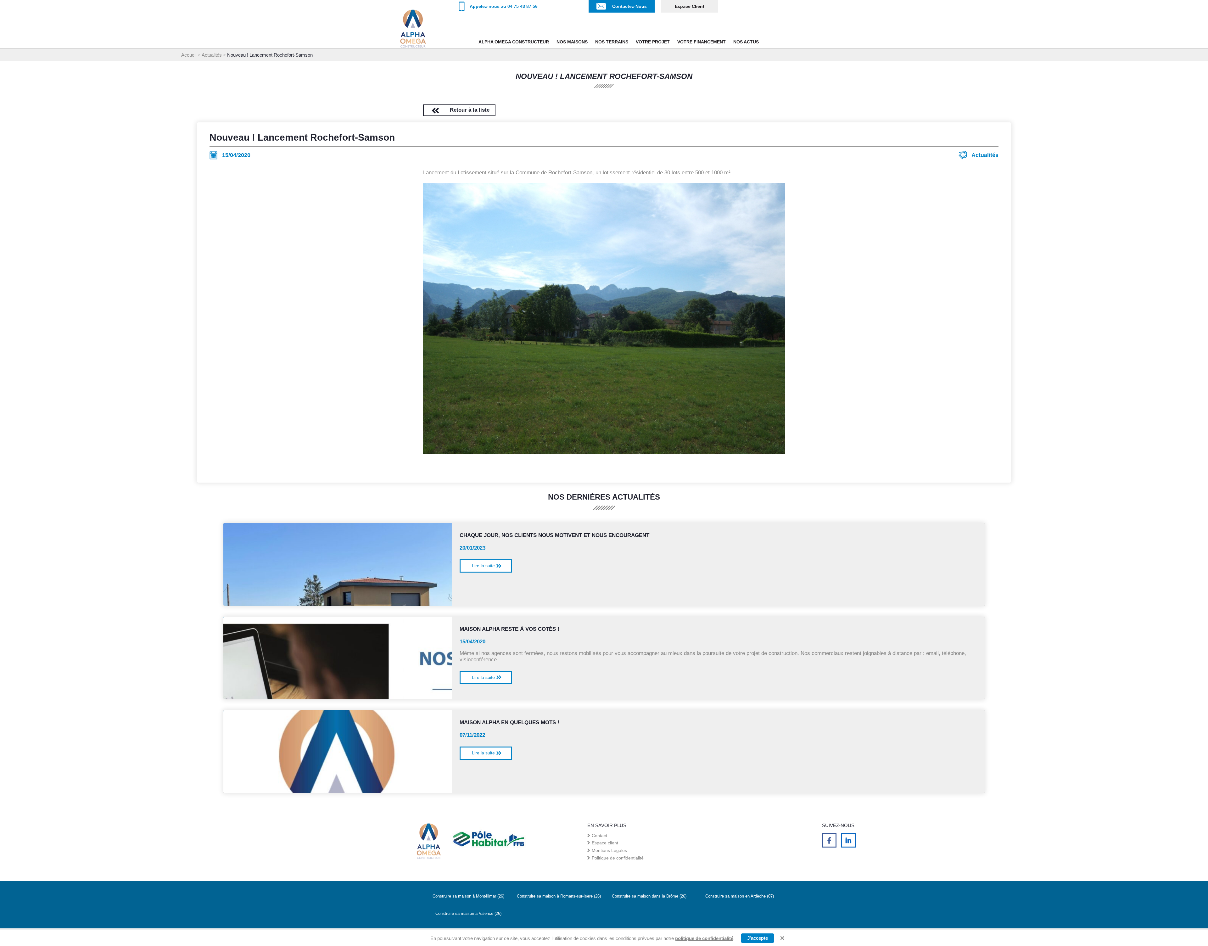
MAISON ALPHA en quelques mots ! (509, 722)
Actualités (212, 55)
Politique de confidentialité (618, 857)
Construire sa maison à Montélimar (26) (468, 896)
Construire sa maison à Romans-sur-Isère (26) (559, 896)
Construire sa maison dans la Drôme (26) (649, 896)
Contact (599, 835)
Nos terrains (611, 42)
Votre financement (701, 42)
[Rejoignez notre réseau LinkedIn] (848, 840)
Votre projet (653, 42)
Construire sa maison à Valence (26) (468, 913)
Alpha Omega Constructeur (513, 42)
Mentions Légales (609, 850)
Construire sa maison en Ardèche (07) (739, 896)
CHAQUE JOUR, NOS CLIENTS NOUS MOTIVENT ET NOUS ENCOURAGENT (554, 535)
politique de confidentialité (704, 938)
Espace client (689, 6)
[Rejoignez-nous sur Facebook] (829, 840)
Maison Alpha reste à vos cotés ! (509, 629)
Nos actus (746, 42)
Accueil (188, 55)
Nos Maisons (572, 42)
